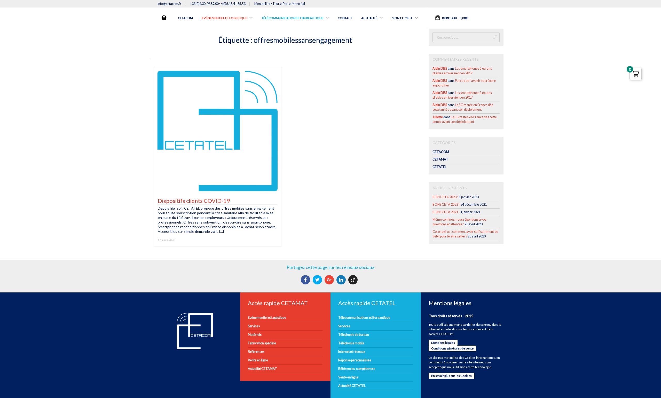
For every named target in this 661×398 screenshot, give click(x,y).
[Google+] (330, 279)
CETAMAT (440, 159)
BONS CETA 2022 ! (446, 204)
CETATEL (439, 167)
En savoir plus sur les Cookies (451, 376)
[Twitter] (318, 279)
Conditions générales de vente (452, 348)
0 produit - (455, 18)
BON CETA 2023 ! (445, 197)
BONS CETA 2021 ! (446, 212)
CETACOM (440, 152)
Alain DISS (439, 68)
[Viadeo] (353, 279)
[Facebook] (306, 279)
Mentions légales (443, 343)
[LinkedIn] (341, 279)
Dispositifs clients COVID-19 (194, 200)
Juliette (437, 117)
